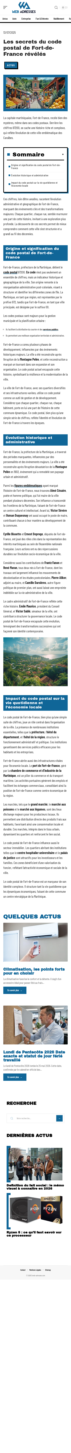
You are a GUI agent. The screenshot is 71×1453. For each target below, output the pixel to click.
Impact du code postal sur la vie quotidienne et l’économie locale (34, 184)
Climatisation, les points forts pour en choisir (34, 971)
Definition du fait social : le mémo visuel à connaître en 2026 (35, 1187)
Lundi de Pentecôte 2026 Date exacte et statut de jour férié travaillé (34, 1056)
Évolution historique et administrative (29, 175)
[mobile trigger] (6, 7)
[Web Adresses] (24, 7)
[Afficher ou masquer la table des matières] (54, 155)
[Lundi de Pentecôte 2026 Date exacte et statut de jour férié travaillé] (35, 1025)
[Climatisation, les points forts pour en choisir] (35, 942)
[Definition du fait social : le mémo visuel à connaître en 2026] (35, 1164)
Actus (11, 65)
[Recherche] (56, 7)
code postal (10, 272)
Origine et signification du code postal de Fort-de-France (36, 166)
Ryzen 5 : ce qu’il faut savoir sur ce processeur (34, 1234)
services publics (50, 329)
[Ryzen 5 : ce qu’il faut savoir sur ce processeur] (35, 1211)
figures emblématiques (28, 485)
